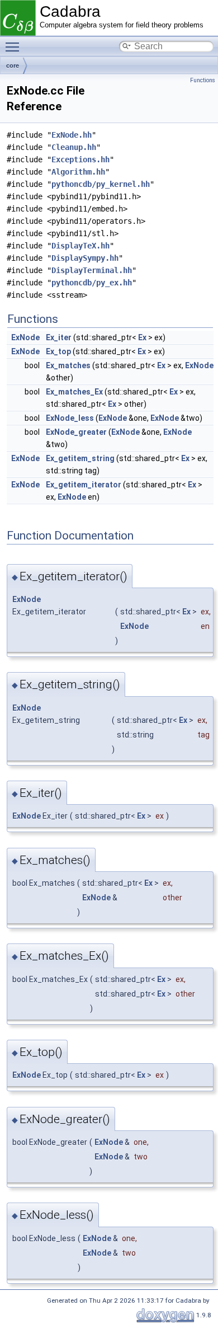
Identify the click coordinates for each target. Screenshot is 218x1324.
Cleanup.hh (73, 147)
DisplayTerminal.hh (91, 270)
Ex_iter (59, 337)
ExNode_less (70, 418)
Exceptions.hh (80, 159)
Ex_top (58, 351)
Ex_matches (68, 365)
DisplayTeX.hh (80, 245)
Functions (202, 80)
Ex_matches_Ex (74, 391)
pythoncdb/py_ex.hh (91, 282)
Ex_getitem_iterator (83, 484)
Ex (142, 337)
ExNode (25, 337)
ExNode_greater (76, 432)
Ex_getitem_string (80, 458)
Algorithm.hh (78, 171)
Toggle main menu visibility (14, 46)
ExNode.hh (71, 134)
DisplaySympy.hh (85, 257)
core (12, 65)
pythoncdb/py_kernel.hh (100, 184)
